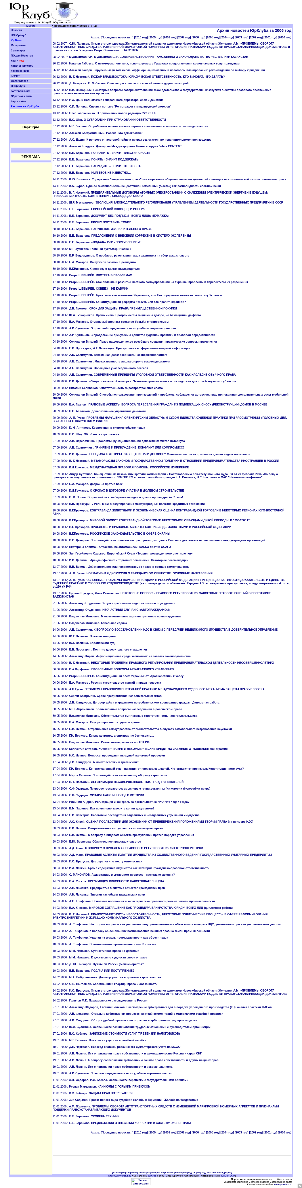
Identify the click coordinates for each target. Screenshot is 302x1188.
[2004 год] (227, 37)
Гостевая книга (21, 91)
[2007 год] (184, 37)
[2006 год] (198, 37)
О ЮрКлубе (18, 86)
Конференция (20, 70)
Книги (14, 60)
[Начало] (117, 1172)
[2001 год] (270, 37)
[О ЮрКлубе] (198, 1172)
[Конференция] (182, 1172)
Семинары (18, 50)
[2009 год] (155, 37)
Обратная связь (21, 96)
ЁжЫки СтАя (228, 1176)
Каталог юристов (22, 65)
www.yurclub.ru (283, 1184)
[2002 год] (256, 37)
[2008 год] (169, 37)
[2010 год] (141, 37)
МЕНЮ (30, 25)
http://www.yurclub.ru (119, 1176)
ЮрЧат (15, 75)
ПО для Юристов (22, 55)
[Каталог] (169, 1172)
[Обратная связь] (214, 1172)
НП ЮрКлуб (18, 35)
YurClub (152, 1176)
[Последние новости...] (117, 37)
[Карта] (228, 1172)
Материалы (18, 45)
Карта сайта (19, 101)
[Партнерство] (129, 1172)
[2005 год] (213, 37)
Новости (16, 30)
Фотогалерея (19, 81)
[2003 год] (241, 37)
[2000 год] (284, 37)
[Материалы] (157, 1172)
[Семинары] (143, 1172)
